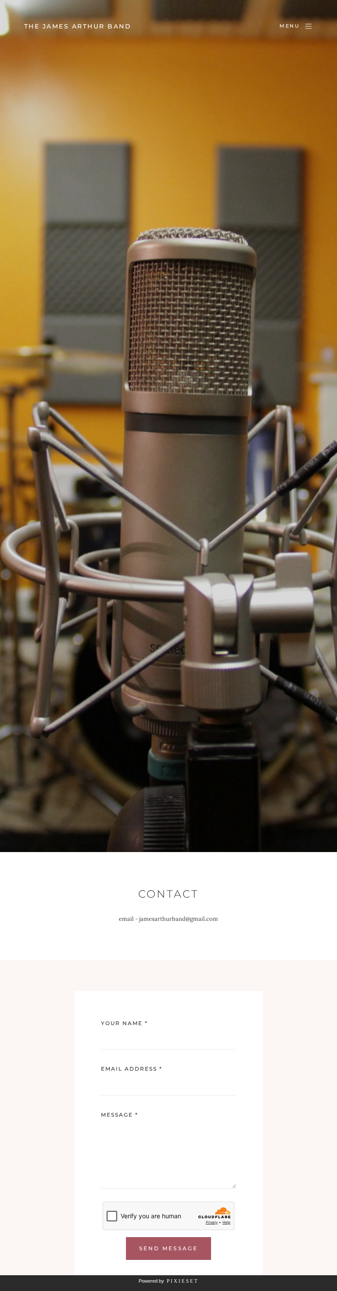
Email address (131, 1068)
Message (119, 1114)
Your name (124, 1023)
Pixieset (183, 1281)
